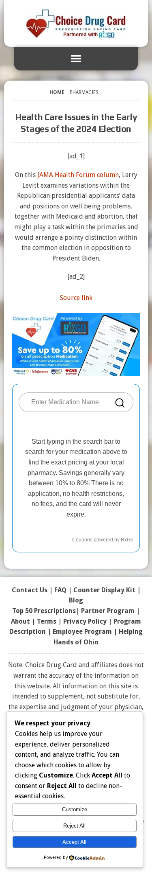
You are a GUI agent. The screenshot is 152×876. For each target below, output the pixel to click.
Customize (74, 809)
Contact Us (29, 590)
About (20, 621)
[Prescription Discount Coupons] (76, 23)
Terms (46, 621)
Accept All (74, 842)
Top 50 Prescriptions (44, 611)
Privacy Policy (85, 621)
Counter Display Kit (104, 590)
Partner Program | (110, 611)
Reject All (74, 826)
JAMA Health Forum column (78, 175)
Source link (76, 298)
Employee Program (82, 631)
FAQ (60, 590)
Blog (76, 600)
